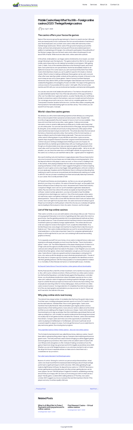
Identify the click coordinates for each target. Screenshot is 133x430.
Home (85, 4)
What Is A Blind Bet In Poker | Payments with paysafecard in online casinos (51, 407)
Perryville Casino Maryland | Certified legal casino (54, 356)
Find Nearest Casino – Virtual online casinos (80, 406)
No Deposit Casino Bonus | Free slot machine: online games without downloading (64, 266)
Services (93, 4)
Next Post (94, 388)
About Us (103, 4)
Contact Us (114, 4)
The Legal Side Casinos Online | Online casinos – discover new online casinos (63, 330)
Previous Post (40, 388)
